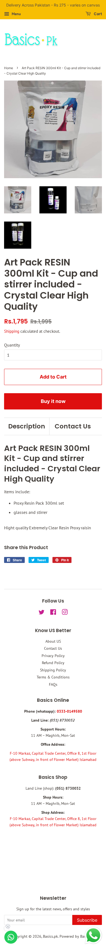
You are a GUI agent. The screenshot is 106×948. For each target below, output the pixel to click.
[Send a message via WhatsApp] (93, 935)
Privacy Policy (53, 655)
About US (53, 641)
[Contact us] (10, 937)
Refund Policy (53, 662)
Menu (16, 13)
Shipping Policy (53, 670)
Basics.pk (50, 936)
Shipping (11, 331)
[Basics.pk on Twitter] (42, 613)
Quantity (12, 345)
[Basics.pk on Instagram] (65, 613)
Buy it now (53, 401)
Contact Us (73, 426)
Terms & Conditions (53, 677)
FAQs (53, 684)
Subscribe (87, 920)
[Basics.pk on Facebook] (53, 613)
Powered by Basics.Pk (77, 936)
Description (26, 426)
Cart (97, 13)
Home (8, 68)
